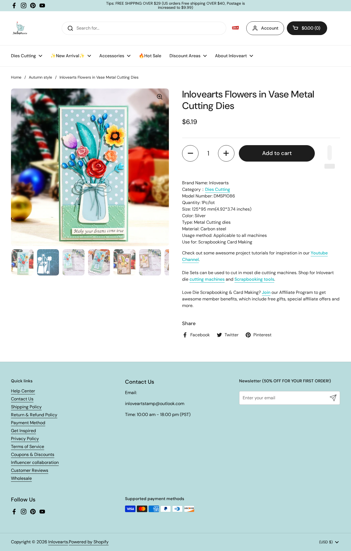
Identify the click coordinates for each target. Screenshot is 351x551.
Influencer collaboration (35, 462)
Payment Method (28, 423)
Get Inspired (23, 431)
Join (266, 292)
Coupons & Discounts (32, 454)
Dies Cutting (217, 189)
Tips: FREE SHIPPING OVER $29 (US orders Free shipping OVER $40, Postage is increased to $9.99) (175, 5)
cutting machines (207, 279)
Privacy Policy (25, 438)
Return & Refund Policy (34, 415)
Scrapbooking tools (254, 279)
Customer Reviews (29, 470)
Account (269, 28)
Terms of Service (27, 446)
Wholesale (21, 478)
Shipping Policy (26, 407)
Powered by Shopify (89, 542)
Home (16, 77)
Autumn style (40, 77)
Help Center (23, 391)
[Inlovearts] (20, 28)
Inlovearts (58, 542)
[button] (307, 28)
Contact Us (22, 399)
